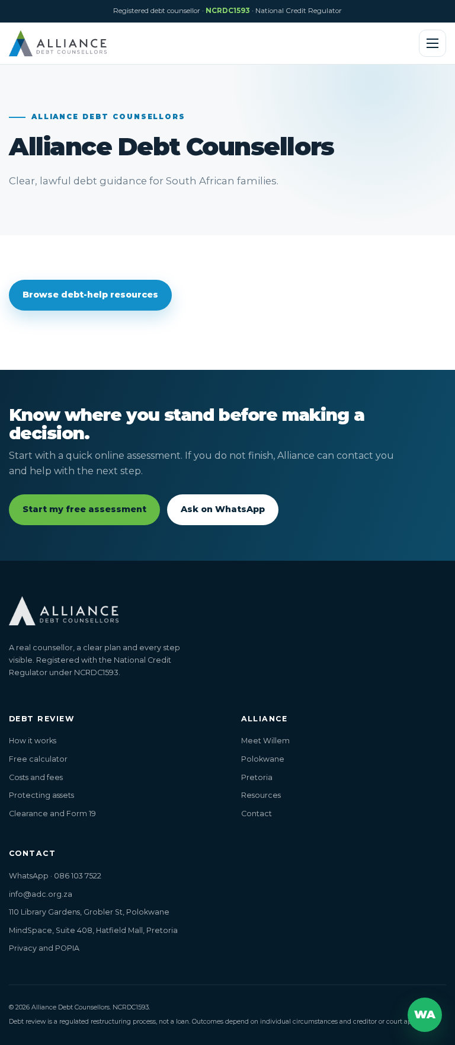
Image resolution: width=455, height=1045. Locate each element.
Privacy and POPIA (44, 948)
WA (424, 1014)
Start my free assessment (84, 509)
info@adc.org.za (40, 894)
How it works (32, 740)
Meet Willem (265, 740)
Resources (261, 795)
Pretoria (257, 777)
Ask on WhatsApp (223, 509)
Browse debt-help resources (90, 294)
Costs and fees (36, 777)
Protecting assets (41, 795)
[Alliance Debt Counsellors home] (58, 43)
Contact (256, 813)
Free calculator (38, 759)
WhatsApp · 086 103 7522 (55, 875)
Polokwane (262, 759)
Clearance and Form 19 (52, 813)
